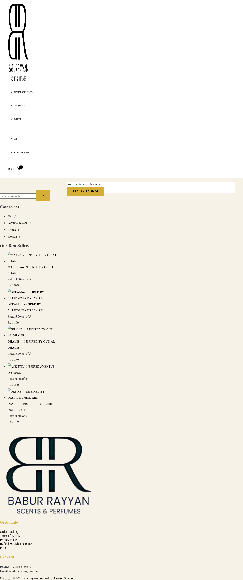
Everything (23, 92)
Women (19, 106)
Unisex (12, 230)
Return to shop (86, 191)
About (18, 139)
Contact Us (21, 152)
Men (17, 119)
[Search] (43, 195)
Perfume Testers (17, 223)
